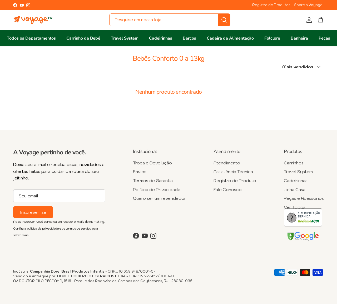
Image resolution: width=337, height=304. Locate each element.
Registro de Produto (235, 180)
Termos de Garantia (153, 180)
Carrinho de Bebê (83, 38)
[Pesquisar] (224, 20)
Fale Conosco (228, 189)
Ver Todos (294, 207)
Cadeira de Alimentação (230, 38)
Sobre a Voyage (308, 5)
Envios (139, 171)
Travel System (124, 38)
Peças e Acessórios (304, 198)
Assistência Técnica (233, 171)
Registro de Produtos (271, 5)
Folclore (272, 38)
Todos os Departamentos (31, 38)
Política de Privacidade (156, 189)
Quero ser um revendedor (159, 198)
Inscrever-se (33, 212)
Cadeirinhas (160, 38)
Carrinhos (294, 162)
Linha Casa (294, 189)
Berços (189, 38)
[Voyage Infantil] (33, 20)
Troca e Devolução (152, 162)
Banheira (299, 38)
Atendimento (227, 162)
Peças (324, 38)
